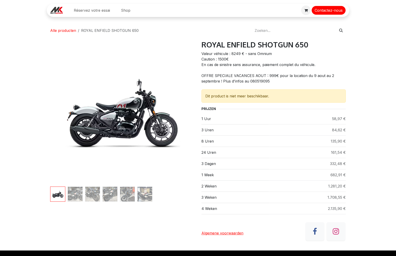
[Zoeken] (341, 30)
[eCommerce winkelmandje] (306, 10)
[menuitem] (92, 10)
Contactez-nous (329, 10)
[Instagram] (336, 231)
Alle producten (63, 30)
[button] (57, 112)
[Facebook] (315, 231)
